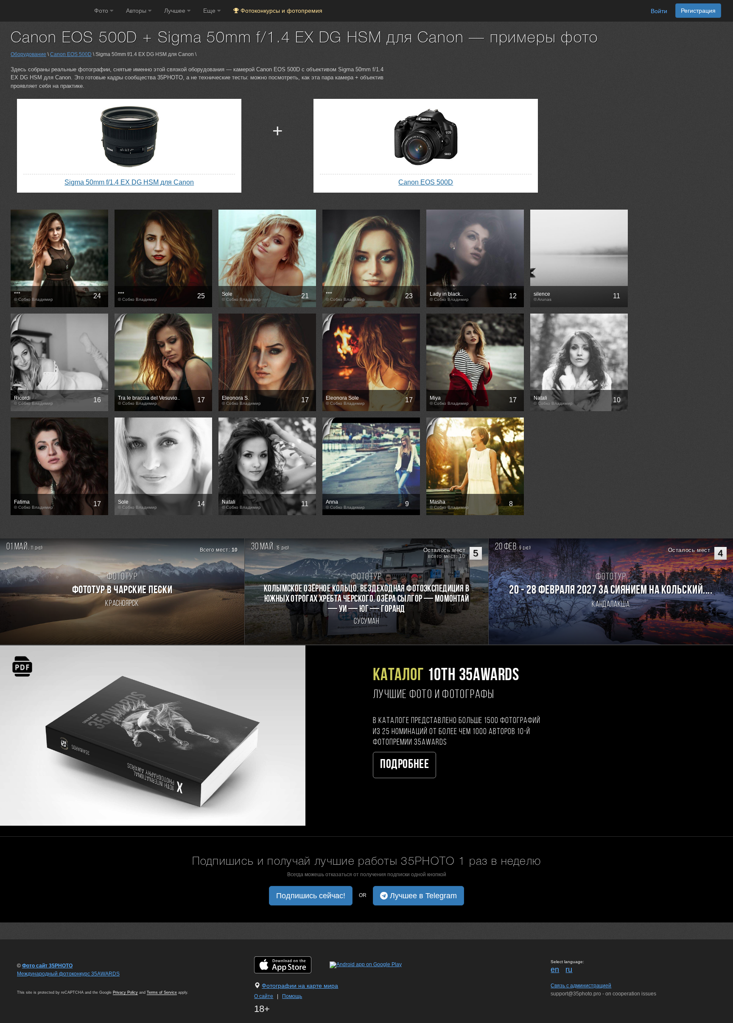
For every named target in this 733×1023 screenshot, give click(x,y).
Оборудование (28, 54)
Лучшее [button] (175, 11)
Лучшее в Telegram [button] (422, 895)
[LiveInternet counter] (35, 982)
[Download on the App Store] (291, 965)
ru (568, 969)
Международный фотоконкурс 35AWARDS (68, 974)
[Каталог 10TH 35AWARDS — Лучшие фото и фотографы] (152, 735)
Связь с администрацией (581, 986)
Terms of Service (162, 992)
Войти (659, 11)
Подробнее (404, 764)
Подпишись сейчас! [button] (310, 895)
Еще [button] (210, 11)
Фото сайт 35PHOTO (47, 966)
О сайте (263, 996)
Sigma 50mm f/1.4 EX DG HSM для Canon (129, 182)
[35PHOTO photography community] (46, 10)
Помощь (292, 996)
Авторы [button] (137, 11)
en (555, 969)
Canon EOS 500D (71, 54)
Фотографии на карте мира (300, 985)
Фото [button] (102, 11)
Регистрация (698, 11)
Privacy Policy (125, 992)
